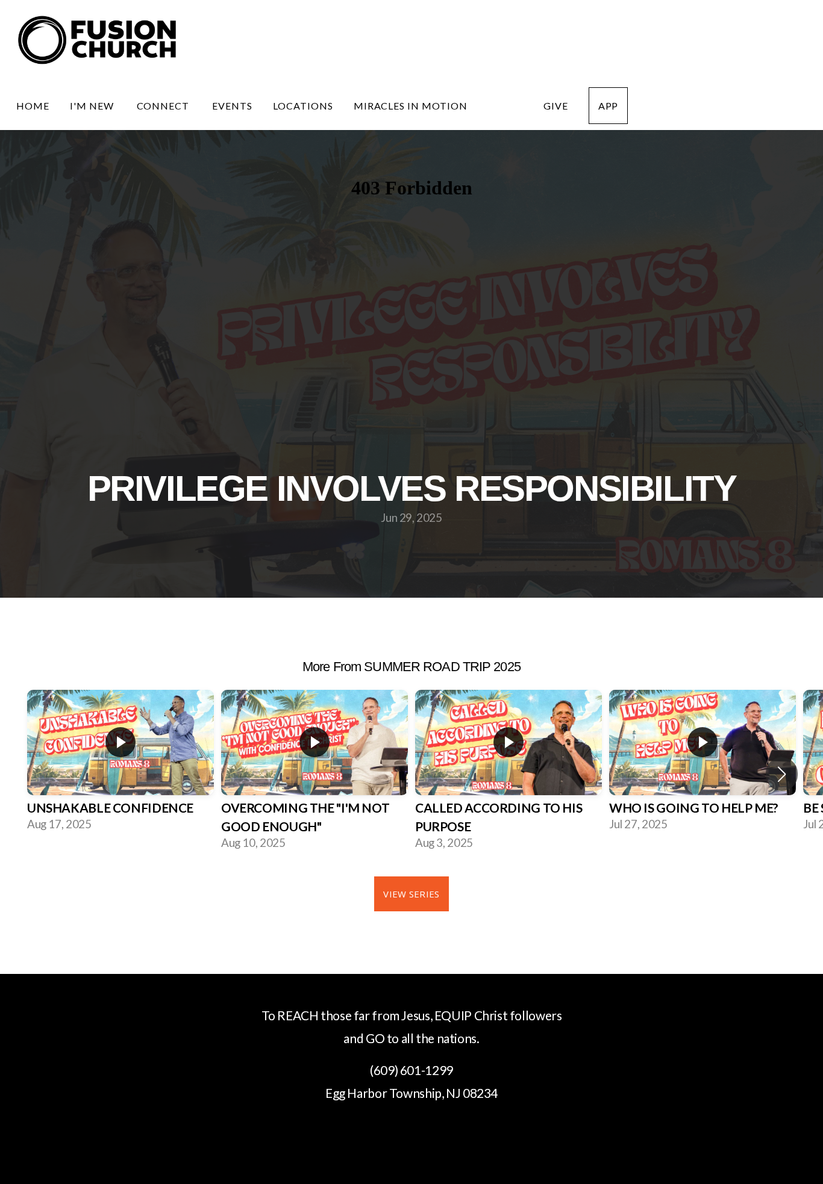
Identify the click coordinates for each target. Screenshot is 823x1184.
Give (555, 105)
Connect (164, 105)
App (608, 105)
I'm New (93, 105)
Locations (303, 105)
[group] (120, 765)
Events (232, 105)
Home (32, 105)
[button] (782, 774)
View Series (411, 894)
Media (505, 105)
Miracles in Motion (411, 105)
